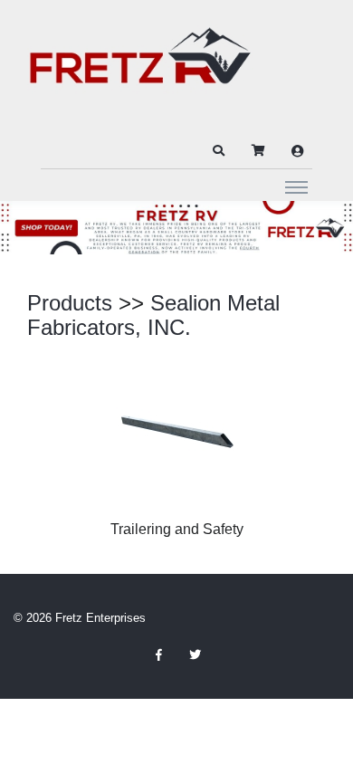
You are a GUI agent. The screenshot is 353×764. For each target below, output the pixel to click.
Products (69, 303)
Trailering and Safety (176, 529)
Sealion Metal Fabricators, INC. (153, 315)
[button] (218, 151)
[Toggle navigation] (296, 186)
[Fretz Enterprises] (140, 65)
